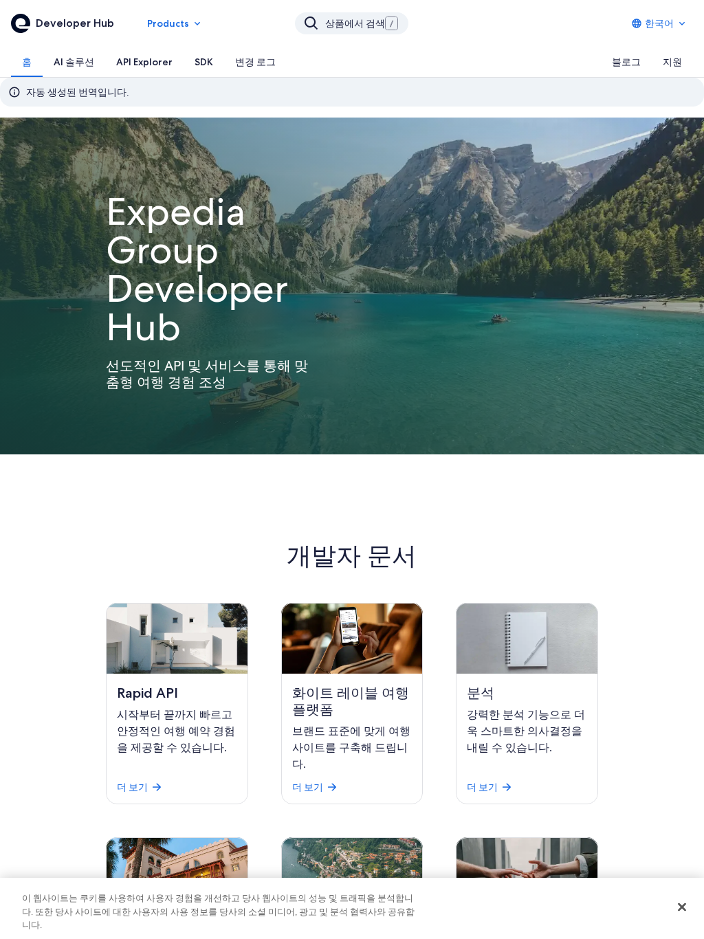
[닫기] (682, 907)
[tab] (27, 62)
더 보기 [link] (132, 787)
